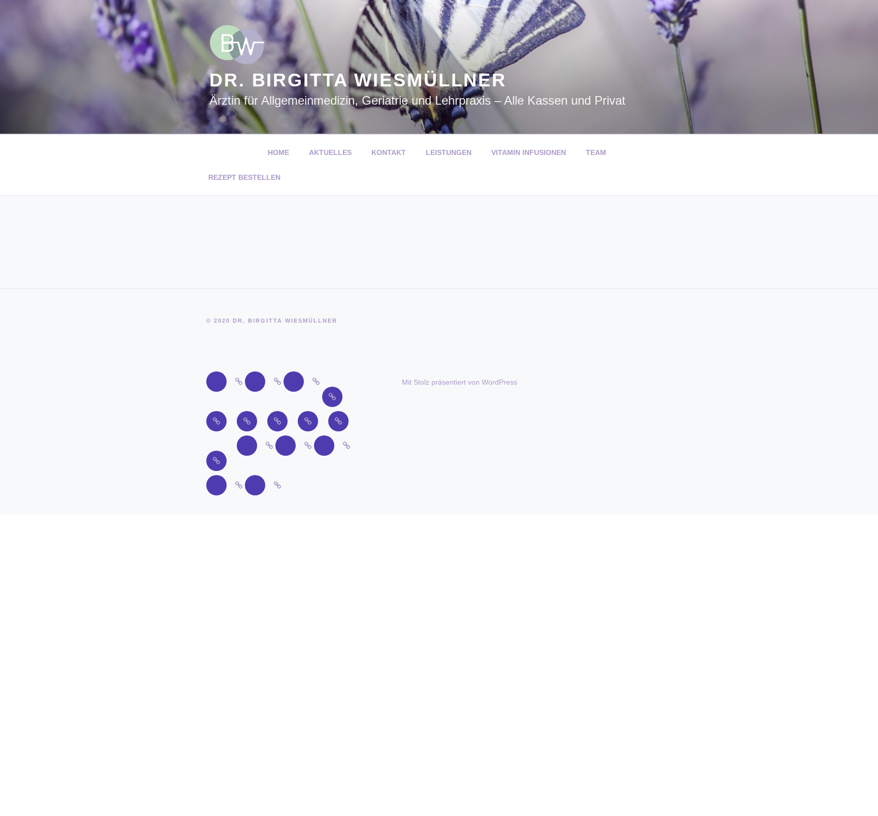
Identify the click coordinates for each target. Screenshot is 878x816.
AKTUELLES (330, 152)
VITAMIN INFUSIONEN (528, 152)
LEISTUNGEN (449, 152)
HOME (278, 152)
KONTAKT (388, 152)
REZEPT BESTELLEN (244, 177)
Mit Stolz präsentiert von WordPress (459, 382)
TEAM (596, 152)
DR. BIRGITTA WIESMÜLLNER (358, 80)
